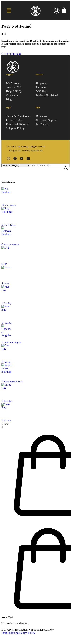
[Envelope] (28, 158)
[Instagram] (8, 158)
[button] (8, 11)
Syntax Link (37, 150)
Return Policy (27, 632)
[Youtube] (21, 158)
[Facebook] (15, 158)
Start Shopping (10, 632)
